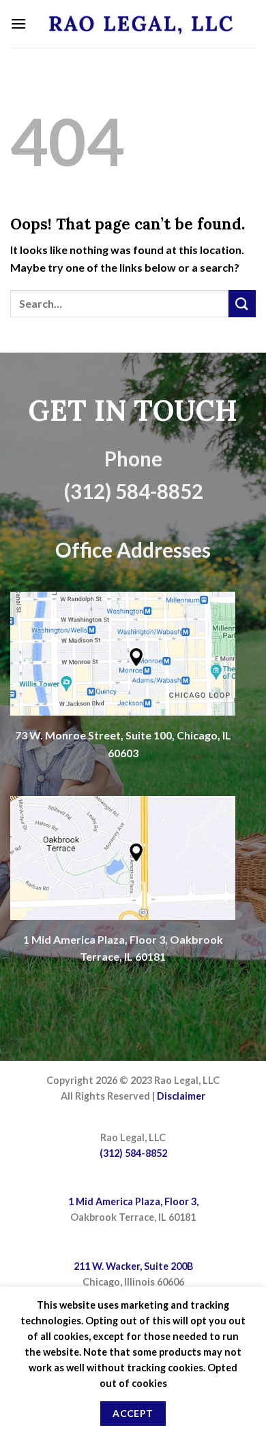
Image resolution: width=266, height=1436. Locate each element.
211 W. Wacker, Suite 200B (133, 1266)
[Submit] (242, 303)
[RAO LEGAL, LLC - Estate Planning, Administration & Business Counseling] (141, 23)
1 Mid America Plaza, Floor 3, (133, 1201)
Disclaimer (181, 1096)
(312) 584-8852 (133, 1153)
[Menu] (18, 23)
